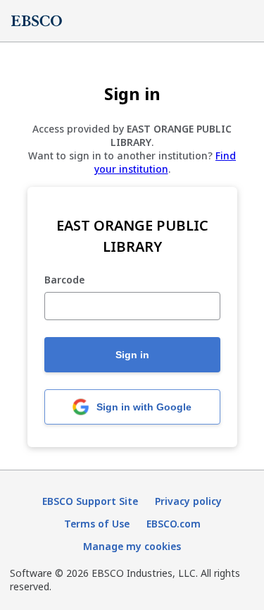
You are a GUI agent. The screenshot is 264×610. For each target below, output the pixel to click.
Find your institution (165, 162)
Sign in (132, 354)
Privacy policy (188, 501)
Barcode (64, 280)
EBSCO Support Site (90, 501)
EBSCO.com (173, 523)
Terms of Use (97, 523)
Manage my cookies (132, 546)
